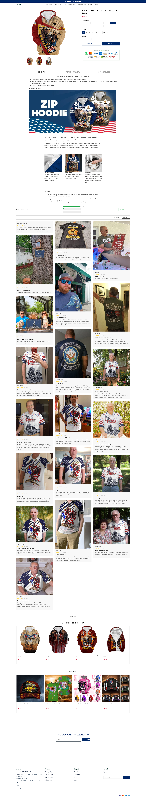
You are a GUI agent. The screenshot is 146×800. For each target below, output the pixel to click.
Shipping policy (49, 777)
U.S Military (49, 4)
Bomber (111, 26)
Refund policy (48, 780)
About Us (97, 4)
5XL (108, 32)
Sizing (75, 780)
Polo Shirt (94, 23)
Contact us (77, 774)
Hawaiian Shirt (86, 23)
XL (92, 32)
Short (105, 26)
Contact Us (90, 4)
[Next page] (131, 645)
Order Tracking (82, 4)
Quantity (84, 36)
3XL (100, 32)
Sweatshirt (99, 26)
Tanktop (106, 23)
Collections (58, 4)
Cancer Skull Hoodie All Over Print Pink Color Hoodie (86, 704)
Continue (86, 739)
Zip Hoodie (88, 20)
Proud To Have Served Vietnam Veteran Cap (27, 704)
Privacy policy (48, 772)
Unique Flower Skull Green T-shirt (53, 704)
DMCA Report (102, 793)
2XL (96, 32)
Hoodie (93, 26)
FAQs (75, 777)
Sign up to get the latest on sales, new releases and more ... (116, 773)
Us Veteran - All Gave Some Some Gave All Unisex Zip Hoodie (29, 655)
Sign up (127, 777)
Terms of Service (49, 774)
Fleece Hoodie (86, 26)
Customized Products (70, 4)
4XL (104, 32)
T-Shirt (100, 23)
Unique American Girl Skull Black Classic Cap (113, 704)
